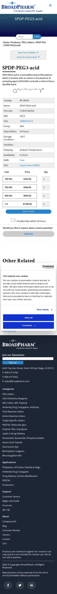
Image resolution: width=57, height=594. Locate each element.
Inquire (28, 233)
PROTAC (6, 480)
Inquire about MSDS (30, 165)
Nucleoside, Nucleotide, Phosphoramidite (23, 438)
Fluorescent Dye (10, 446)
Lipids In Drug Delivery (13, 433)
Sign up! (13, 362)
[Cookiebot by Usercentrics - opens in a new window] (42, 267)
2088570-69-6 (26, 121)
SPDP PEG (41, 42)
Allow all (28, 318)
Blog (4, 525)
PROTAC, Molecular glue (14, 424)
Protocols (7, 505)
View (22, 160)
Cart (4, 543)
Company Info (9, 521)
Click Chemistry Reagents (14, 398)
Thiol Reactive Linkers (13, 411)
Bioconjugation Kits (12, 455)
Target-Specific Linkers (13, 420)
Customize (27, 325)
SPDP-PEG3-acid (12, 45)
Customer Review (11, 530)
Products (15, 42)
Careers (6, 534)
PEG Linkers (28, 42)
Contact (6, 539)
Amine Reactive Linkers (13, 416)
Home (6, 42)
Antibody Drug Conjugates (15, 471)
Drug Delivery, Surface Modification (20, 476)
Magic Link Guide (10, 500)
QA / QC (6, 509)
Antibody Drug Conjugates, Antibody (20, 407)
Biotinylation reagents (13, 451)
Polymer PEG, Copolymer (14, 429)
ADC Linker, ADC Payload (14, 402)
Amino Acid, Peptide (12, 442)
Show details (43, 309)
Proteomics (8, 484)
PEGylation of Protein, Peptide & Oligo (21, 467)
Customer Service (11, 496)
